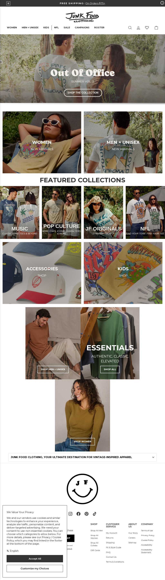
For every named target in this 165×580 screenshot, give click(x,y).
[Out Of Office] (82, 69)
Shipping (110, 542)
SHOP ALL (110, 369)
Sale (67, 27)
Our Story (133, 533)
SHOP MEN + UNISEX (53, 369)
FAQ (108, 552)
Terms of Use (147, 530)
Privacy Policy (147, 535)
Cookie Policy (147, 540)
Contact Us (111, 557)
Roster (99, 27)
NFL (56, 27)
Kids (46, 27)
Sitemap (132, 542)
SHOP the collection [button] (83, 92)
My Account (111, 533)
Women (12, 27)
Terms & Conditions (115, 562)
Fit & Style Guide (113, 547)
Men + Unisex (30, 27)
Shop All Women (94, 536)
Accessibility (146, 545)
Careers (131, 538)
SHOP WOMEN (82, 441)
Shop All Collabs (94, 544)
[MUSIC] (19, 212)
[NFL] (145, 212)
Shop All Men (97, 530)
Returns (109, 538)
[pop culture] (61, 212)
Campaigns (82, 27)
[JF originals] (103, 212)
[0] (147, 28)
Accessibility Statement (146, 551)
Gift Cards (95, 550)
